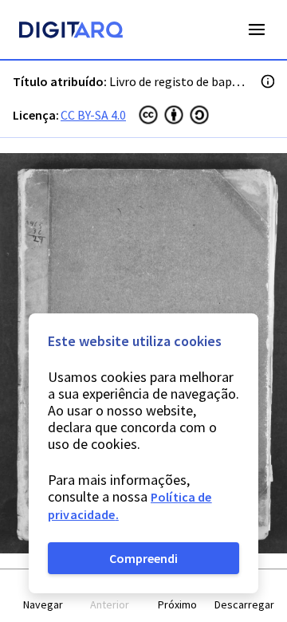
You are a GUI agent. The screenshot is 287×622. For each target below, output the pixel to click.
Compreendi (143, 558)
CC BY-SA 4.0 (93, 115)
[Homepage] (71, 32)
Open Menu (256, 29)
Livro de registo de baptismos (189, 81)
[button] (43, 596)
